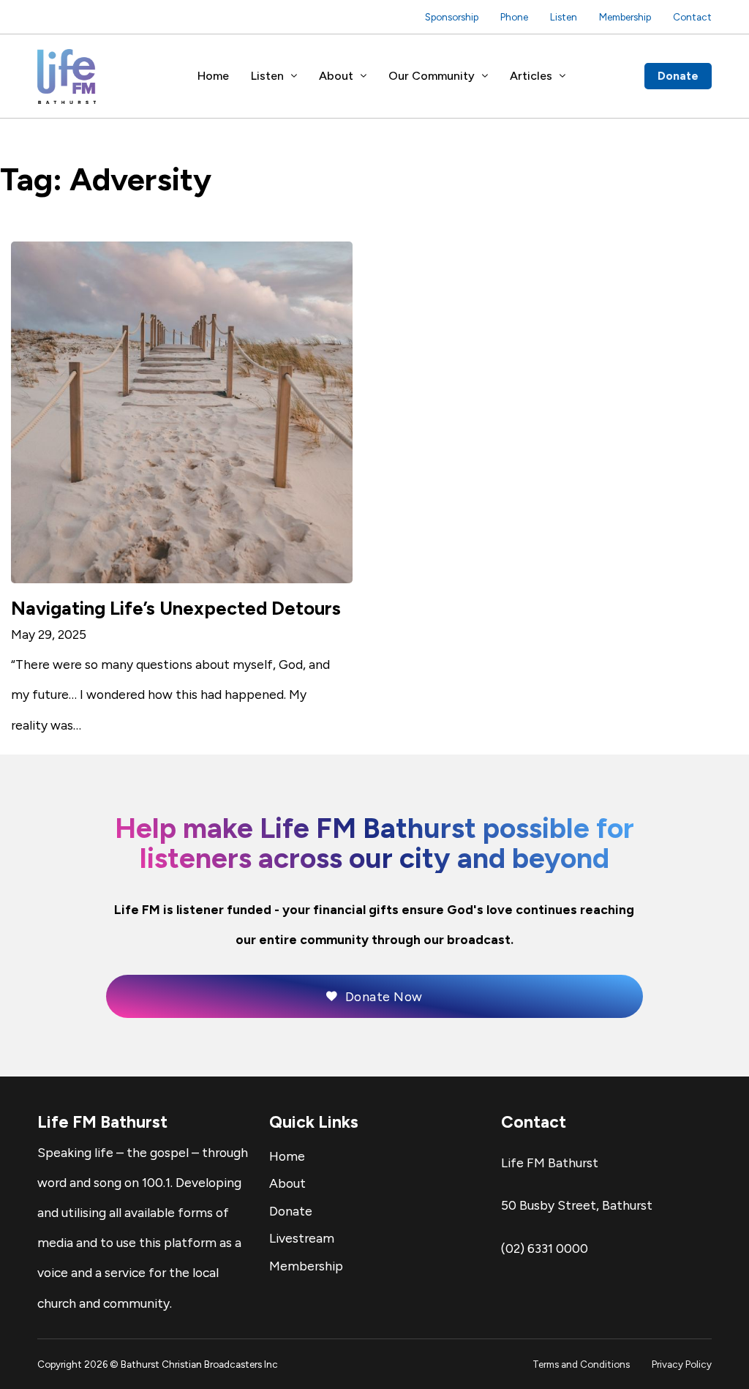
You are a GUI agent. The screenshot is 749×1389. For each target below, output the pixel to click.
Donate (678, 76)
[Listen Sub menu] (294, 76)
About (336, 76)
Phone (514, 17)
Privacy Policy (682, 1364)
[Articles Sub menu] (562, 76)
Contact (692, 17)
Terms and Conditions (581, 1364)
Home (213, 76)
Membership (625, 17)
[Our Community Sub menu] (485, 76)
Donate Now (384, 996)
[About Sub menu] (363, 76)
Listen (563, 17)
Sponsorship (451, 17)
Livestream (301, 1238)
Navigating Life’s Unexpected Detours (176, 608)
